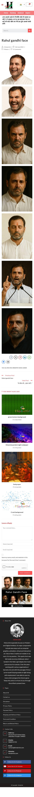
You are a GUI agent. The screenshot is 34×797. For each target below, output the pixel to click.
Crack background (17, 512)
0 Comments (17, 49)
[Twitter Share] (15, 357)
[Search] (30, 30)
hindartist (16, 367)
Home (6, 13)
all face (7, 367)
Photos (6, 49)
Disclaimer (6, 701)
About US (6, 692)
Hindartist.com (13, 753)
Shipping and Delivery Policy (11, 715)
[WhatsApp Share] (29, 357)
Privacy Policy (7, 706)
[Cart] (29, 4)
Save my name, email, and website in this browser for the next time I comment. (15, 558)
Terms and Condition (9, 719)
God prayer (17, 484)
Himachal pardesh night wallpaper (17, 445)
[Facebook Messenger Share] (3, 362)
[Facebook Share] (11, 357)
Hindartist (7, 47)
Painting (13, 13)
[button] (2, 4)
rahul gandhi (23, 367)
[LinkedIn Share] (25, 357)
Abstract (21, 13)
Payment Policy (8, 710)
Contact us (6, 697)
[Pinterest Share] (20, 357)
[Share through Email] (8, 362)
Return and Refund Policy (11, 723)
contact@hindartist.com (16, 747)
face (11, 367)
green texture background (17, 417)
